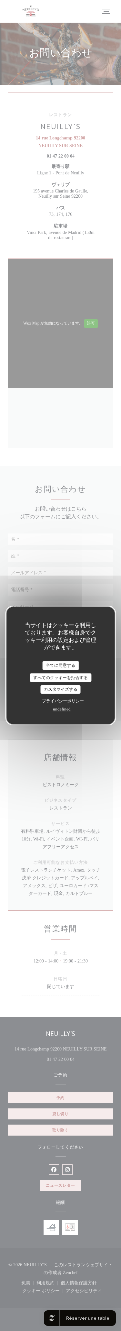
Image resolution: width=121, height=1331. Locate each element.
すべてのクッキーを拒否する (60, 677)
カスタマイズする (60, 689)
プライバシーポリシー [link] (63, 700)
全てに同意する (60, 665)
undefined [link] (62, 709)
